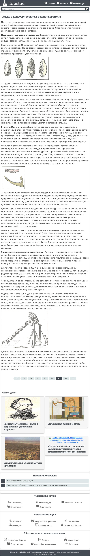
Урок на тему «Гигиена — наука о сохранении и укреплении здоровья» (37, 485)
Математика (73, 521)
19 (66, 378)
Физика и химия (45, 526)
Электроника (45, 507)
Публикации (79, 4)
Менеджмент (73, 540)
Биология (17, 521)
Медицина (17, 526)
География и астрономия (45, 521)
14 (31, 378)
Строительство (17, 507)
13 (24, 378)
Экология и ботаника (73, 526)
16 (45, 378)
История (45, 540)
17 (52, 378)
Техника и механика (73, 503)
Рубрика (64, 4)
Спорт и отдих (17, 544)
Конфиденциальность (73, 552)
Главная (51, 4)
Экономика (73, 544)
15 (38, 378)
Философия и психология (45, 544)
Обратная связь (61, 552)
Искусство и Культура (17, 540)
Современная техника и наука (20, 481)
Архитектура (16, 503)
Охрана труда (45, 503)
